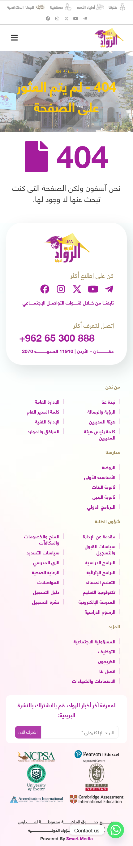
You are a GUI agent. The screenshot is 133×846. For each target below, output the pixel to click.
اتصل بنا (107, 670)
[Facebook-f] (48, 18)
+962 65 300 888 (57, 337)
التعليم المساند (100, 581)
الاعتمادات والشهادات (93, 680)
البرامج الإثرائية (101, 571)
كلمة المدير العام (43, 411)
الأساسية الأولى (99, 476)
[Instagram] (57, 18)
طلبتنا (113, 7)
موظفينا (56, 7)
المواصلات (48, 581)
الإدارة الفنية (47, 421)
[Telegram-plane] (85, 18)
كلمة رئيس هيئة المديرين (99, 434)
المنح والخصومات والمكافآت (41, 539)
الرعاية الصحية (45, 571)
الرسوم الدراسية (100, 611)
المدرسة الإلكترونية (97, 601)
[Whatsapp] (115, 830)
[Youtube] (75, 18)
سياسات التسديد (43, 552)
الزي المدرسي (46, 561)
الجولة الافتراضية (20, 7)
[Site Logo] (108, 38)
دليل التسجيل (46, 591)
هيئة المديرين (102, 421)
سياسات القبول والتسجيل (100, 549)
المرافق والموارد (43, 431)
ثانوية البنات (103, 486)
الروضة (108, 466)
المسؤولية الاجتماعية (94, 641)
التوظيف (106, 650)
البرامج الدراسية (100, 561)
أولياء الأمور (86, 7)
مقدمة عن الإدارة (99, 536)
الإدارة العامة (47, 401)
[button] (14, 37)
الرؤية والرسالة (101, 411)
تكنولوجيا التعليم (99, 591)
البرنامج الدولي (101, 506)
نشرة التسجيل (45, 601)
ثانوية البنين (103, 496)
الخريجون (106, 660)
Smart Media (79, 838)
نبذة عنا (108, 401)
